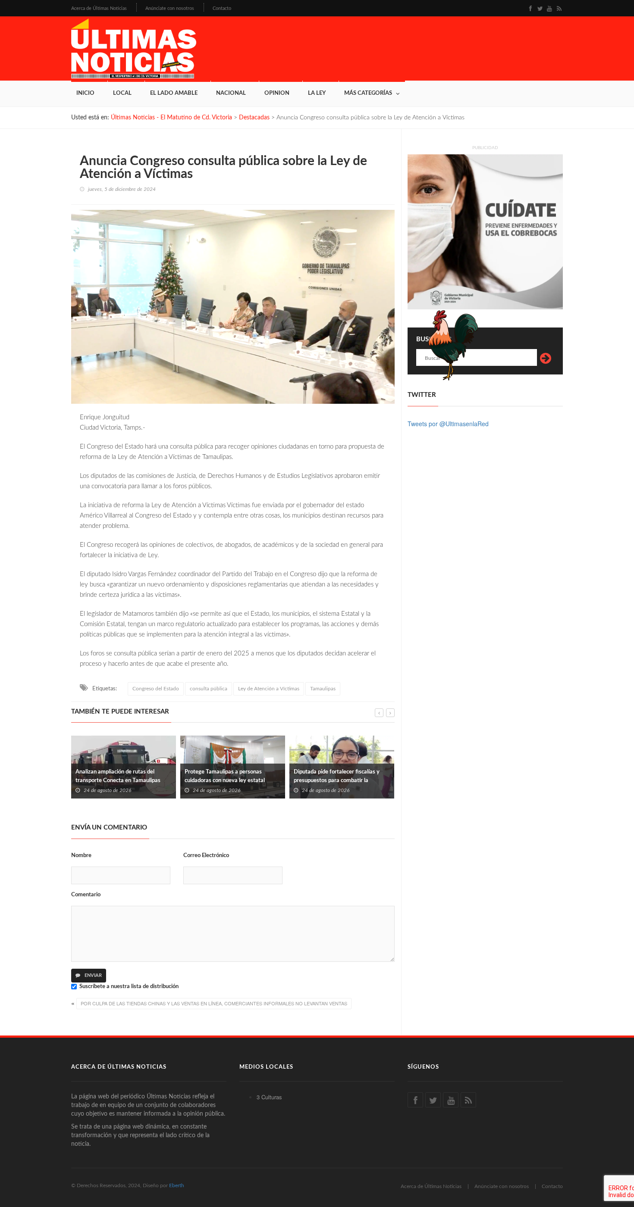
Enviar (92, 975)
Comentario (85, 895)
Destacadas (254, 118)
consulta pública (208, 688)
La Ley (317, 93)
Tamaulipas (323, 688)
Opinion (276, 93)
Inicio (85, 93)
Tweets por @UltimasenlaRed (448, 423)
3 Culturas (269, 1097)
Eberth (176, 1185)
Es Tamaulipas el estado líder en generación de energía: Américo (333, 776)
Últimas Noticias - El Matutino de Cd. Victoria (171, 118)
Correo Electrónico (206, 855)
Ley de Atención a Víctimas (268, 688)
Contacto (222, 8)
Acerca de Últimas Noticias (99, 8)
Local (122, 93)
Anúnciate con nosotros (169, 8)
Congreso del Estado (155, 688)
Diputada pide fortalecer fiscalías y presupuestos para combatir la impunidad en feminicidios (227, 780)
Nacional (231, 93)
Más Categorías (368, 93)
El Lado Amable (174, 93)
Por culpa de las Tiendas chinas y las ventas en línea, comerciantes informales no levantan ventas (214, 1003)
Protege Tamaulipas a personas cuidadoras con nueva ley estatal (115, 776)
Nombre (81, 855)
